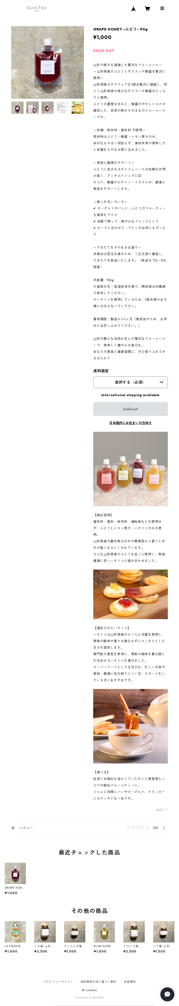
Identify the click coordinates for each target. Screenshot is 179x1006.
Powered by (84, 997)
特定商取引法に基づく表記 (99, 981)
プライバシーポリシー (58, 981)
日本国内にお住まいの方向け (130, 423)
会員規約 (130, 981)
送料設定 (101, 370)
